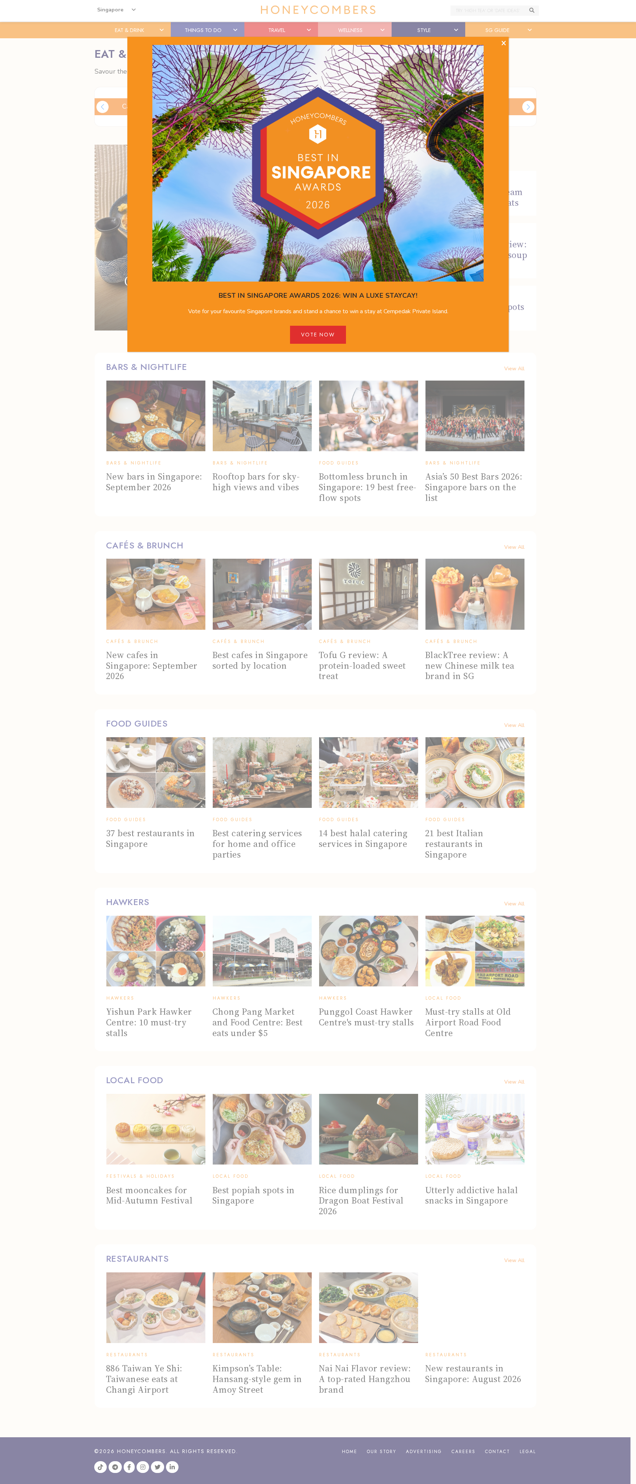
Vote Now (318, 334)
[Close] (504, 43)
